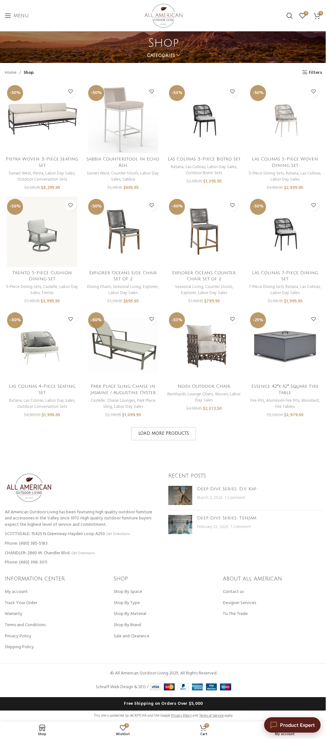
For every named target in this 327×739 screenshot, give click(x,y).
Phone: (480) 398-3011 (26, 562)
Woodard (310, 400)
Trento (48, 293)
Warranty (13, 614)
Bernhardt (176, 394)
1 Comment (235, 498)
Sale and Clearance (131, 636)
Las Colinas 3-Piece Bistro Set (204, 159)
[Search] (289, 15)
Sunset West (20, 173)
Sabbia (128, 179)
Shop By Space (128, 592)
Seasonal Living (127, 287)
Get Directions (118, 534)
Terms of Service (211, 716)
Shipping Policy (19, 647)
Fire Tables (284, 406)
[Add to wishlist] (70, 91)
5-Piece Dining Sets (266, 173)
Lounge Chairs (200, 394)
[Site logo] (163, 15)
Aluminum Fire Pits (282, 400)
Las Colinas (195, 167)
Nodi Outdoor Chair (204, 386)
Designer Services (239, 603)
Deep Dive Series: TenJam (226, 518)
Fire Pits (257, 400)
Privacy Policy (18, 636)
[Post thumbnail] (180, 495)
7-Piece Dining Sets (266, 287)
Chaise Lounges (121, 400)
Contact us (233, 592)
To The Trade (235, 614)
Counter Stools (124, 173)
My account (16, 592)
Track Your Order (21, 603)
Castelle (50, 287)
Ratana (177, 167)
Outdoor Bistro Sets (204, 173)
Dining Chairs (99, 287)
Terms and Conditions (25, 625)
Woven (221, 394)
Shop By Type (127, 603)
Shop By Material (130, 614)
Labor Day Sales (59, 173)
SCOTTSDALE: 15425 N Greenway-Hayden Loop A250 (55, 534)
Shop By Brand (127, 625)
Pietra (38, 173)
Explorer (150, 287)
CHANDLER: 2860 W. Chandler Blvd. (37, 553)
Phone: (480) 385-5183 (26, 543)
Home (11, 72)
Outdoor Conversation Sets (42, 179)
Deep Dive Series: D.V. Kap (226, 488)
